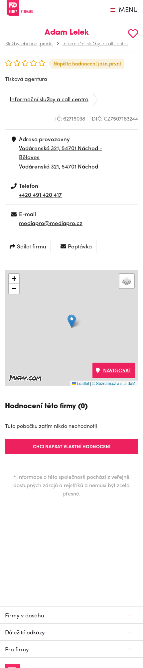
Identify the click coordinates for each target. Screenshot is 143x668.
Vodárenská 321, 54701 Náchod (58, 166)
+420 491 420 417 (40, 194)
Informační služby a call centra (95, 43)
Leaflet (82, 383)
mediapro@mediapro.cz (50, 223)
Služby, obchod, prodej (29, 43)
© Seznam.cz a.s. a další (114, 383)
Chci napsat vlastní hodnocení (71, 446)
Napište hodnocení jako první (87, 63)
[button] (72, 321)
